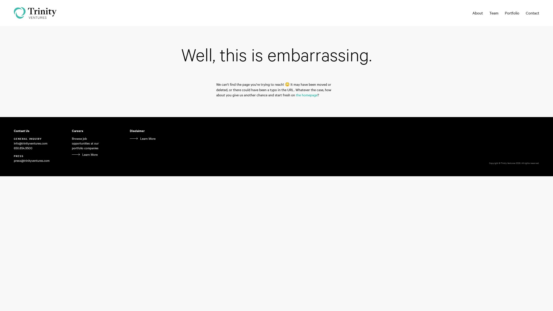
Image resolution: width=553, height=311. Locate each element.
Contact (532, 12)
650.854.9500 (23, 148)
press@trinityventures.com (31, 160)
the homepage (306, 94)
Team (493, 12)
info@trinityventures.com (30, 143)
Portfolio (512, 12)
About (477, 12)
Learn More (90, 154)
